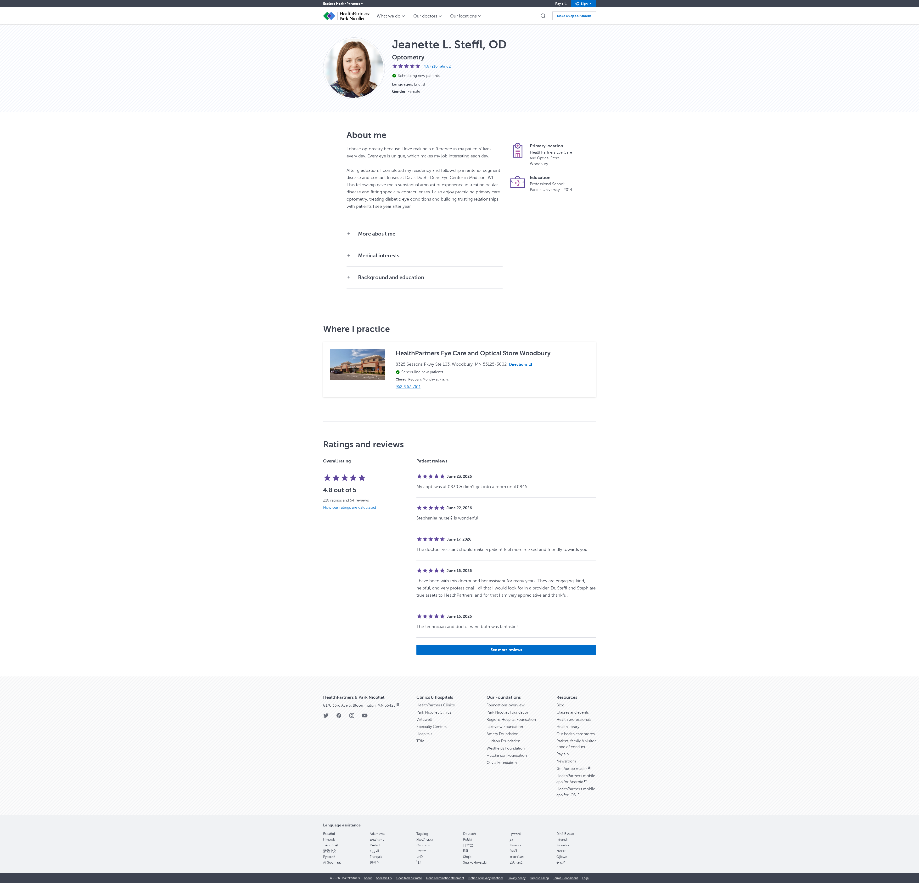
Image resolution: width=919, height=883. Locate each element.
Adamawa (377, 834)
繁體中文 (329, 851)
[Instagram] (352, 717)
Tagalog (422, 834)
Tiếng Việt (330, 845)
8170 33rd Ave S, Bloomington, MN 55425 (359, 705)
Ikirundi (561, 839)
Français (376, 857)
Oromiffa (423, 845)
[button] (583, 3)
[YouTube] (365, 717)
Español (329, 834)
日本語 (468, 845)
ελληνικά (516, 862)
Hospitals (424, 734)
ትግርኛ (560, 862)
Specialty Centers (431, 727)
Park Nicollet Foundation (508, 712)
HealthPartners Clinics (435, 705)
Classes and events (572, 712)
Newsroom (566, 761)
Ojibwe (561, 857)
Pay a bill (564, 754)
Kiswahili (562, 845)
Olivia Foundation (502, 763)
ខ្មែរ (418, 862)
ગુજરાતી (515, 834)
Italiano (515, 845)
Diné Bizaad (565, 834)
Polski (467, 839)
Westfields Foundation (506, 748)
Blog (560, 705)
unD (419, 857)
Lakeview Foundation (505, 727)
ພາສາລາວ (377, 839)
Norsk (561, 851)
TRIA (420, 741)
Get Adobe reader (571, 769)
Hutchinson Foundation (507, 755)
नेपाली (513, 851)
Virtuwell (424, 719)
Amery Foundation (502, 734)
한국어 (375, 862)
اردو (513, 839)
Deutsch (469, 834)
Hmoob (329, 839)
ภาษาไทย (517, 857)
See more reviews (506, 650)
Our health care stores (575, 734)
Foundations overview (506, 705)
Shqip (467, 857)
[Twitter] (326, 717)
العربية (374, 851)
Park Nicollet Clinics (433, 712)
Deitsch (375, 845)
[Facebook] (339, 717)
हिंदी (465, 851)
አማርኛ (421, 851)
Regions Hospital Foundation (511, 719)
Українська (424, 839)
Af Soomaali (332, 862)
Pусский (329, 857)
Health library (567, 727)
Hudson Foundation (503, 741)
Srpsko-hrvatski (475, 862)
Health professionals (573, 719)
